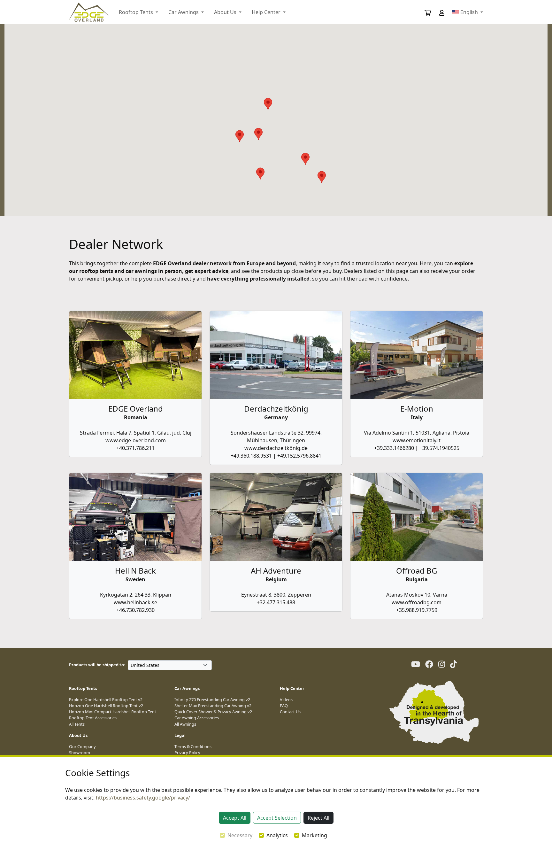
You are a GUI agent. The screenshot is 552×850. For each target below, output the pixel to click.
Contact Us (290, 712)
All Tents (77, 724)
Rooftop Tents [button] (136, 12)
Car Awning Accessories (196, 718)
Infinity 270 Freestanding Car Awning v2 (212, 699)
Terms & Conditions (192, 746)
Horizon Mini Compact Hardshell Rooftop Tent (112, 712)
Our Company (82, 746)
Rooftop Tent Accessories (93, 718)
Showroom (79, 752)
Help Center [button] (267, 12)
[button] (437, 12)
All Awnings (185, 724)
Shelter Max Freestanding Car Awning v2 (212, 705)
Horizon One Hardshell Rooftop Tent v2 (106, 705)
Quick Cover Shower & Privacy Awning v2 (213, 712)
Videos (286, 699)
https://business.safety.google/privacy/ (143, 797)
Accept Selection (277, 817)
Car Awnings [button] (184, 12)
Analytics (277, 835)
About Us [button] (226, 12)
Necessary (239, 835)
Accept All (234, 817)
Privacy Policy (187, 752)
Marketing (314, 835)
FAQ (284, 705)
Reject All (318, 817)
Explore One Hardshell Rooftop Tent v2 (105, 699)
